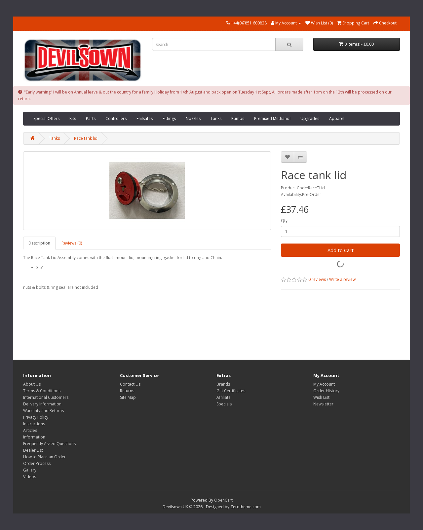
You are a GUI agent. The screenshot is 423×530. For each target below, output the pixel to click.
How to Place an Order (44, 457)
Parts (91, 118)
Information (34, 437)
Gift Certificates (230, 391)
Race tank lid (85, 138)
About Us (32, 384)
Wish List (321, 397)
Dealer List (33, 450)
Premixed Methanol (272, 118)
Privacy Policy (35, 417)
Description (39, 243)
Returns (127, 391)
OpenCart (223, 500)
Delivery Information (42, 404)
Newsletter (323, 404)
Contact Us (130, 384)
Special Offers (46, 118)
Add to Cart (340, 250)
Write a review (342, 279)
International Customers (45, 397)
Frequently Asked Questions (49, 443)
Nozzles (193, 118)
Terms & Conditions (41, 391)
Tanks (216, 118)
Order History (326, 391)
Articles (30, 430)
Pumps (237, 118)
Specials (224, 404)
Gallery (29, 470)
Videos (29, 476)
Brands (223, 384)
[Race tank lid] (147, 190)
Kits (72, 118)
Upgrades (309, 118)
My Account (324, 384)
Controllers (116, 118)
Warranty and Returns (43, 410)
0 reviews (317, 279)
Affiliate (223, 397)
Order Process (37, 463)
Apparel (336, 118)
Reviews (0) (71, 243)
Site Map (128, 397)
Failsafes (144, 118)
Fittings (169, 118)
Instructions (34, 424)
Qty (284, 220)
